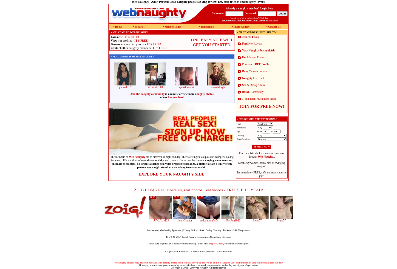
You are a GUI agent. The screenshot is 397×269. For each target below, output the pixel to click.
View (258, 50)
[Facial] (281, 218)
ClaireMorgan (218, 87)
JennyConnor (184, 220)
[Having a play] (184, 218)
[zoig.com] (125, 207)
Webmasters (152, 230)
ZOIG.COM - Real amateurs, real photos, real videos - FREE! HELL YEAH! (198, 190)
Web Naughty (201, 267)
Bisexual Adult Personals (202, 251)
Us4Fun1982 (233, 220)
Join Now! (140, 26)
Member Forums (254, 71)
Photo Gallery (242, 26)
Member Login (173, 26)
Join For (250, 36)
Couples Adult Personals (176, 251)
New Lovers (252, 43)
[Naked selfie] (257, 218)
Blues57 (257, 220)
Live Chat (253, 78)
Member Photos (253, 57)
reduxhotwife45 (209, 220)
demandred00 (155, 87)
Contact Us (274, 26)
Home (118, 26)
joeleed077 (125, 87)
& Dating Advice (253, 85)
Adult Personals (224, 251)
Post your (255, 64)
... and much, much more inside (259, 98)
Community (253, 91)
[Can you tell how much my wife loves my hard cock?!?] (208, 218)
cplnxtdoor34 (186, 87)
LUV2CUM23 (161, 220)
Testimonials (207, 26)
